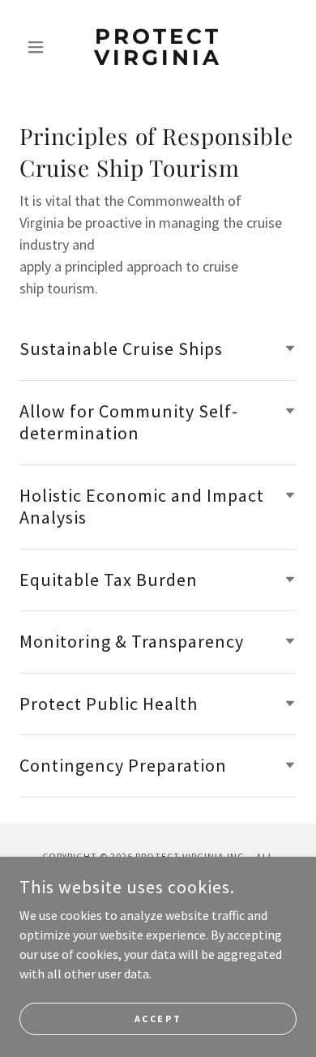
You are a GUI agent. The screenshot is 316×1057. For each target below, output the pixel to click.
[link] (157, 47)
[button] (40, 47)
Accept (158, 1018)
